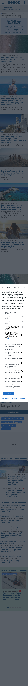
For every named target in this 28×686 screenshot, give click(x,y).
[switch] (22, 316)
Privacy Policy (22, 398)
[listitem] (14, 313)
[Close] (25, 287)
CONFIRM (8, 393)
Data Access (14, 398)
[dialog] (14, 343)
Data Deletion (5, 398)
